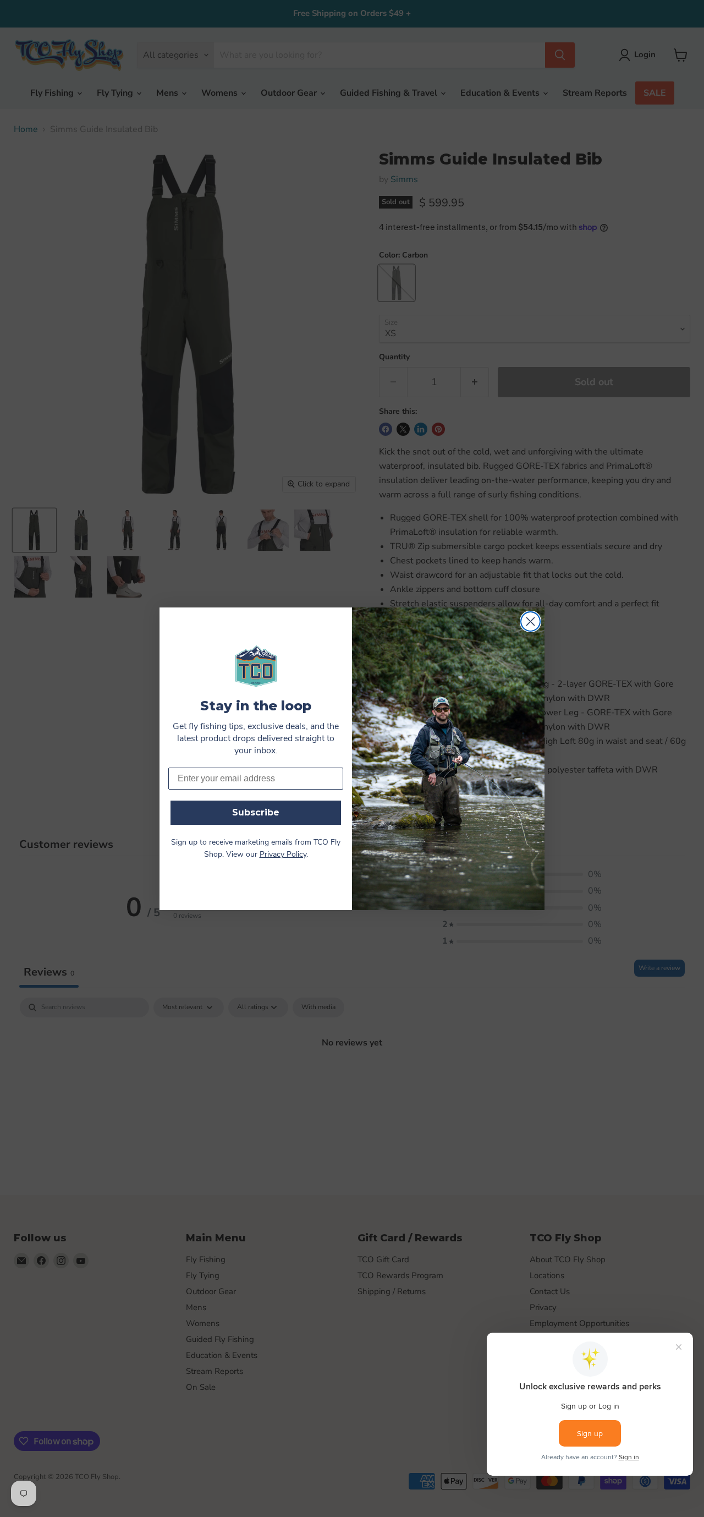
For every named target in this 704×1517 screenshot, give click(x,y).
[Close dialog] (530, 621)
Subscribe (255, 812)
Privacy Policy (283, 855)
